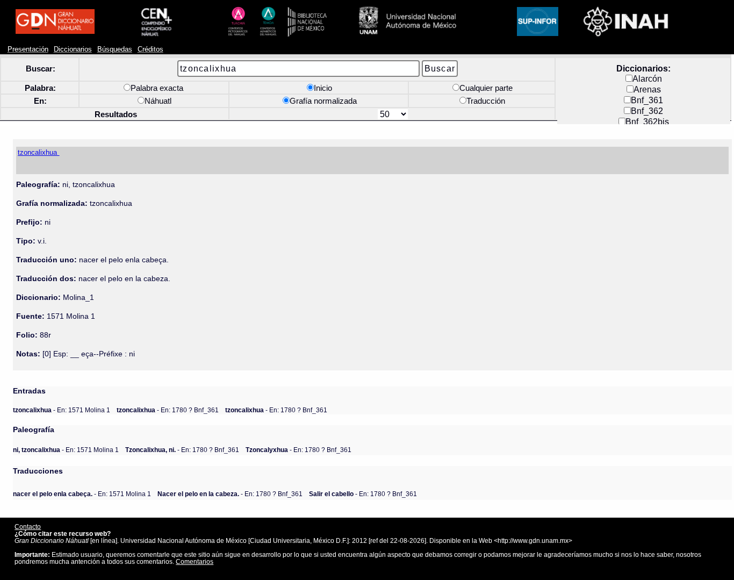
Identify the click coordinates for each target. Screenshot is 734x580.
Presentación (28, 49)
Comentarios (194, 561)
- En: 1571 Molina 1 (61, 409)
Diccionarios (73, 49)
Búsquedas (114, 49)
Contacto (28, 526)
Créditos (150, 49)
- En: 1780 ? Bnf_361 (168, 409)
